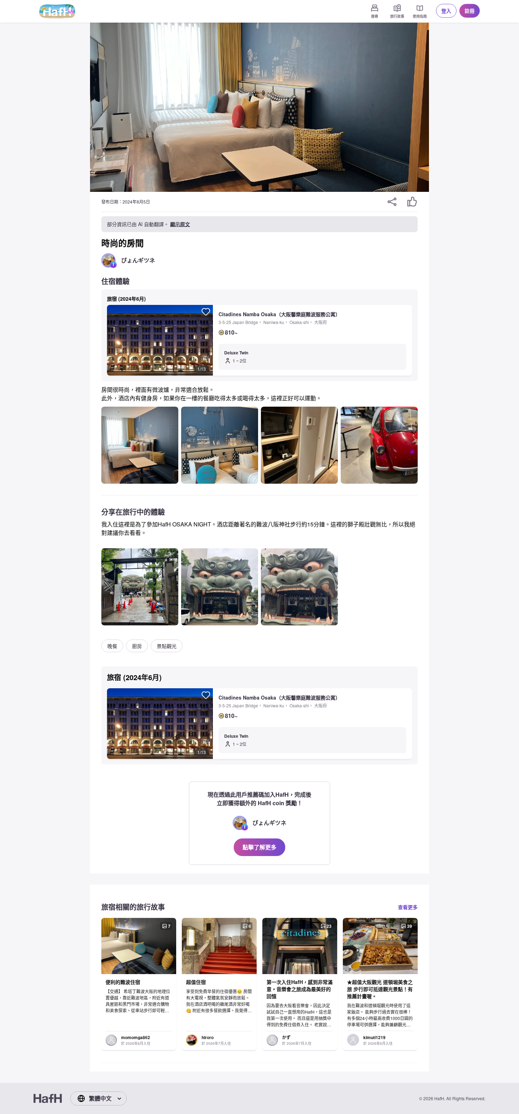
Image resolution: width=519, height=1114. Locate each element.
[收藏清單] (206, 312)
